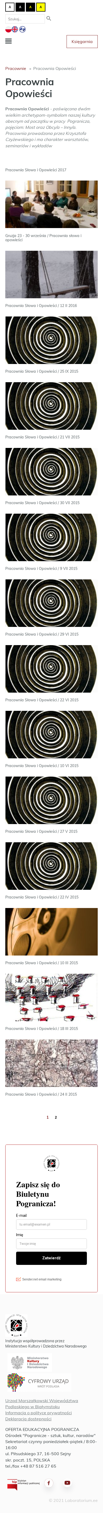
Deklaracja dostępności (28, 1418)
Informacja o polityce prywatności (38, 1412)
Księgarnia (82, 41)
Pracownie (15, 68)
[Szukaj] (49, 18)
